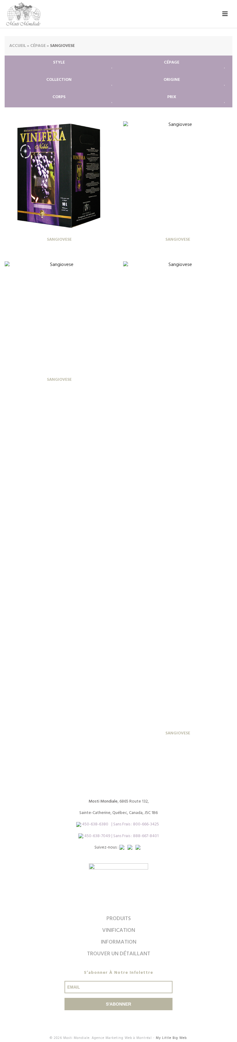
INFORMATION (118, 942)
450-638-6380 (95, 824)
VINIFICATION (118, 930)
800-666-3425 (146, 824)
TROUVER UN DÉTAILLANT (118, 953)
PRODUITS (118, 918)
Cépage (38, 45)
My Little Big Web (171, 1038)
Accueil (17, 45)
